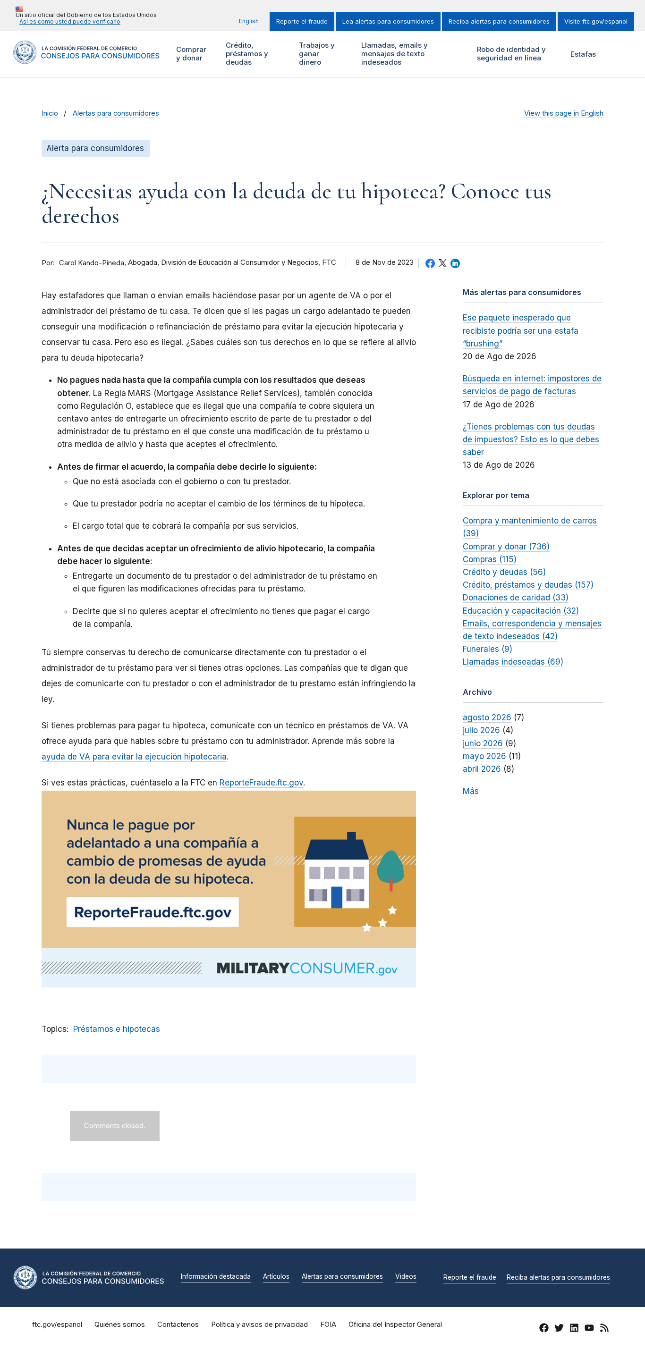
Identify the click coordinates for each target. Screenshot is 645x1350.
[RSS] (604, 1329)
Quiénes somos (119, 1324)
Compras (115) (490, 559)
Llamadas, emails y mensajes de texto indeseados (393, 54)
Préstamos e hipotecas (116, 1029)
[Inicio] (86, 58)
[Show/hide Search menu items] (618, 53)
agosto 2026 (487, 717)
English (249, 21)
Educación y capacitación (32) (521, 611)
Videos (405, 1277)
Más (471, 791)
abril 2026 (482, 769)
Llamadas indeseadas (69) (513, 662)
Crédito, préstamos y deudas (245, 54)
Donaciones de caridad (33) (516, 597)
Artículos (276, 1277)
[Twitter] (559, 1329)
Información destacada (216, 1277)
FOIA (328, 1324)
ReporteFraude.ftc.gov (261, 782)
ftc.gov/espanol (57, 1324)
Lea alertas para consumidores (388, 21)
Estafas (583, 54)
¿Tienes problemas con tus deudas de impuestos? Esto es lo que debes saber (531, 439)
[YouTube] (589, 1329)
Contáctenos (178, 1324)
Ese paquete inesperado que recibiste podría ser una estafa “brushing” (520, 330)
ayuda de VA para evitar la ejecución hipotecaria (134, 756)
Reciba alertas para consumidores (499, 21)
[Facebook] (544, 1329)
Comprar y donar (190, 53)
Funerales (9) (487, 649)
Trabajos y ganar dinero (316, 54)
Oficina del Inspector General (395, 1324)
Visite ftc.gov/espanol (596, 21)
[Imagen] (229, 889)
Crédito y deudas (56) (504, 572)
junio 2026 (483, 743)
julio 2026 (481, 730)
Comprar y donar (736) (506, 546)
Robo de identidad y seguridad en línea (510, 53)
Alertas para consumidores (116, 113)
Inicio (50, 113)
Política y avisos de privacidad (259, 1324)
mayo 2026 (484, 756)
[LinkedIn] (574, 1329)
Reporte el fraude (302, 21)
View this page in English (563, 113)
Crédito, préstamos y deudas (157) (528, 585)
